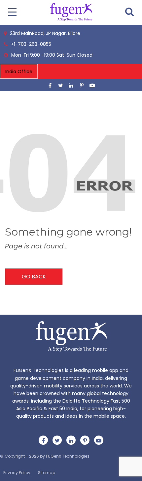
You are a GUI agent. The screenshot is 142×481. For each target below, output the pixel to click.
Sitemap (46, 472)
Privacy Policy (16, 472)
